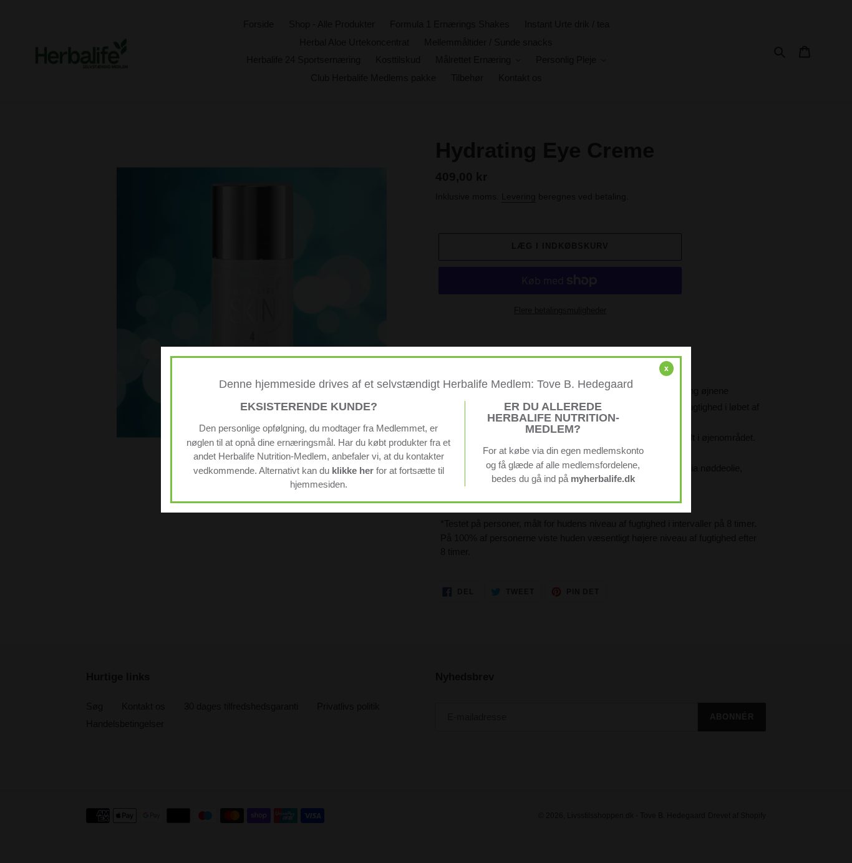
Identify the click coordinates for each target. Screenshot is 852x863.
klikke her (353, 470)
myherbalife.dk (603, 478)
